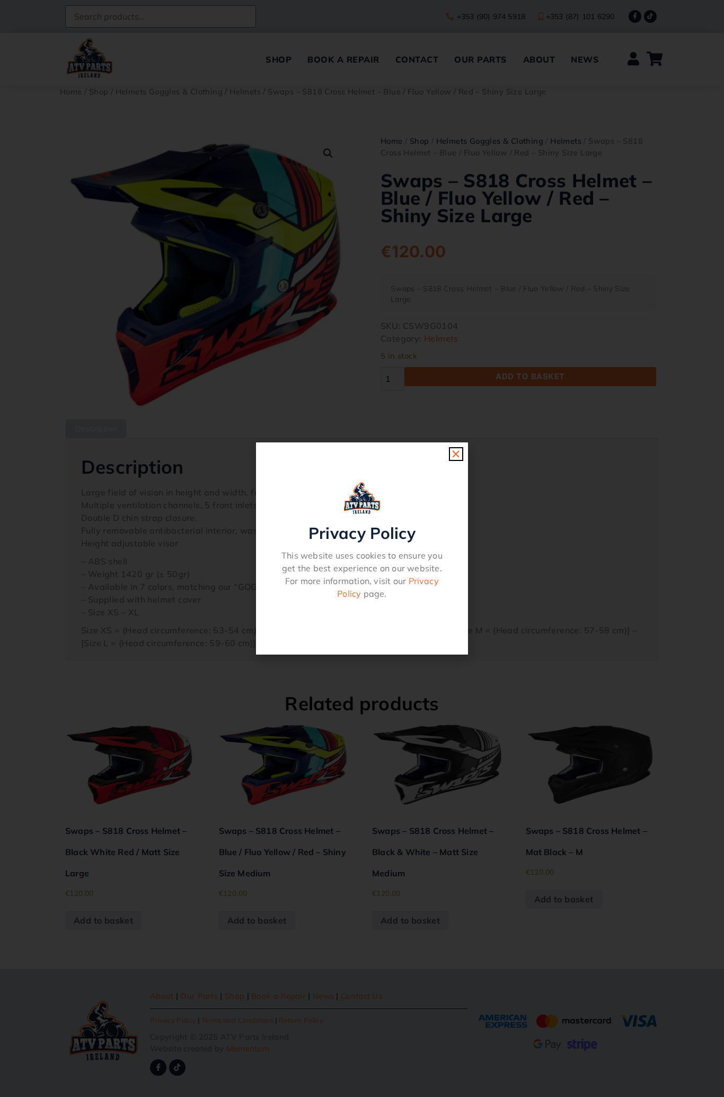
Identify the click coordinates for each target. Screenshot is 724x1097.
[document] (362, 548)
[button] (456, 454)
